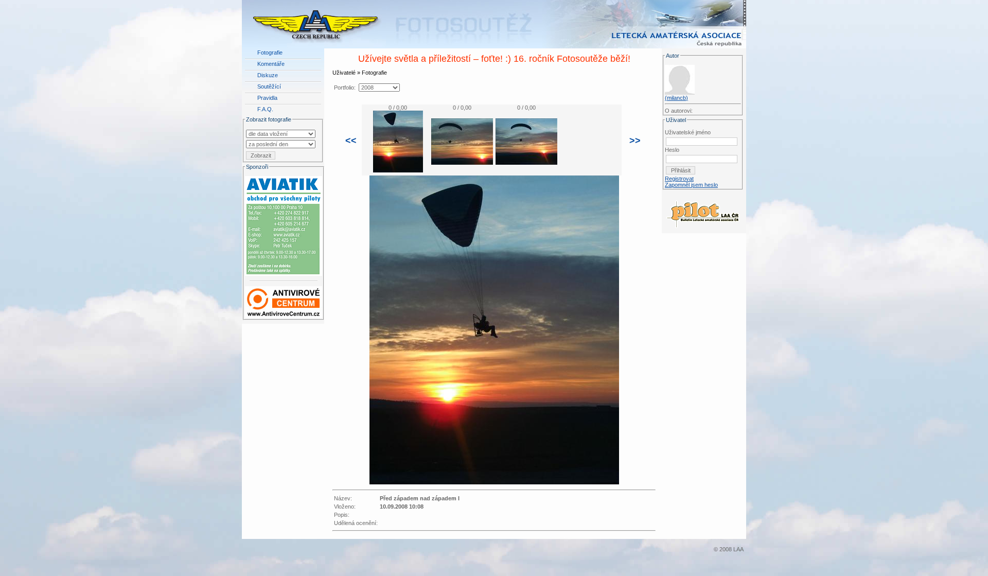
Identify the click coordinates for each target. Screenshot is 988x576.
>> (635, 140)
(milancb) (676, 98)
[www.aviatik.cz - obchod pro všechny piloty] (283, 224)
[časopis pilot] (703, 211)
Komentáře (271, 64)
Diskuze (267, 75)
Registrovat (679, 179)
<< (351, 140)
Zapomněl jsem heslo (691, 185)
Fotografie (270, 52)
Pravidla (267, 98)
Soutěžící (269, 86)
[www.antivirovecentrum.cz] (283, 300)
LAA (738, 549)
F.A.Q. (265, 109)
